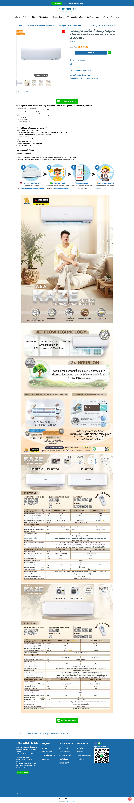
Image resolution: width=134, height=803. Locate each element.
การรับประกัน (63, 759)
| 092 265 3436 (69, 3)
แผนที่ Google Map (84, 755)
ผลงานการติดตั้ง (65, 751)
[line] (99, 743)
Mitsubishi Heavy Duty (83, 70)
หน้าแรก (45, 748)
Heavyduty (44, 733)
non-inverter (32, 733)
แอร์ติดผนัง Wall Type (84, 75)
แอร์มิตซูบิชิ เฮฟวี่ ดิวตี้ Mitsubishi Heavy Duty (41, 25)
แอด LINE (46, 759)
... (24, 25)
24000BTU (65, 733)
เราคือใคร (80, 748)
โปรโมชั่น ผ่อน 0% (48, 755)
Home (20, 25)
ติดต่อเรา (91, 53)
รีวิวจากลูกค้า (63, 748)
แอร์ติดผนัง (21, 733)
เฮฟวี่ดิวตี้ (54, 733)
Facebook (81, 759)
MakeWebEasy (71, 802)
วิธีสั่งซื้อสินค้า (47, 751)
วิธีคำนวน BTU (64, 762)
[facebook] (95, 743)
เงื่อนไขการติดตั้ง (65, 755)
